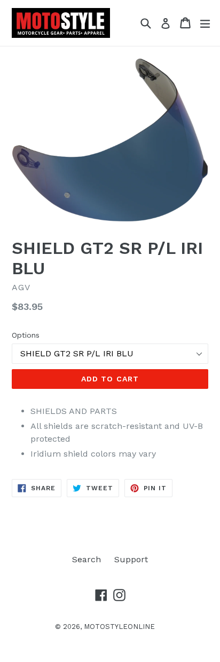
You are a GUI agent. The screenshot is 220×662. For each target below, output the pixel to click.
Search (86, 559)
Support (131, 559)
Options (26, 335)
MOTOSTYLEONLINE (119, 627)
